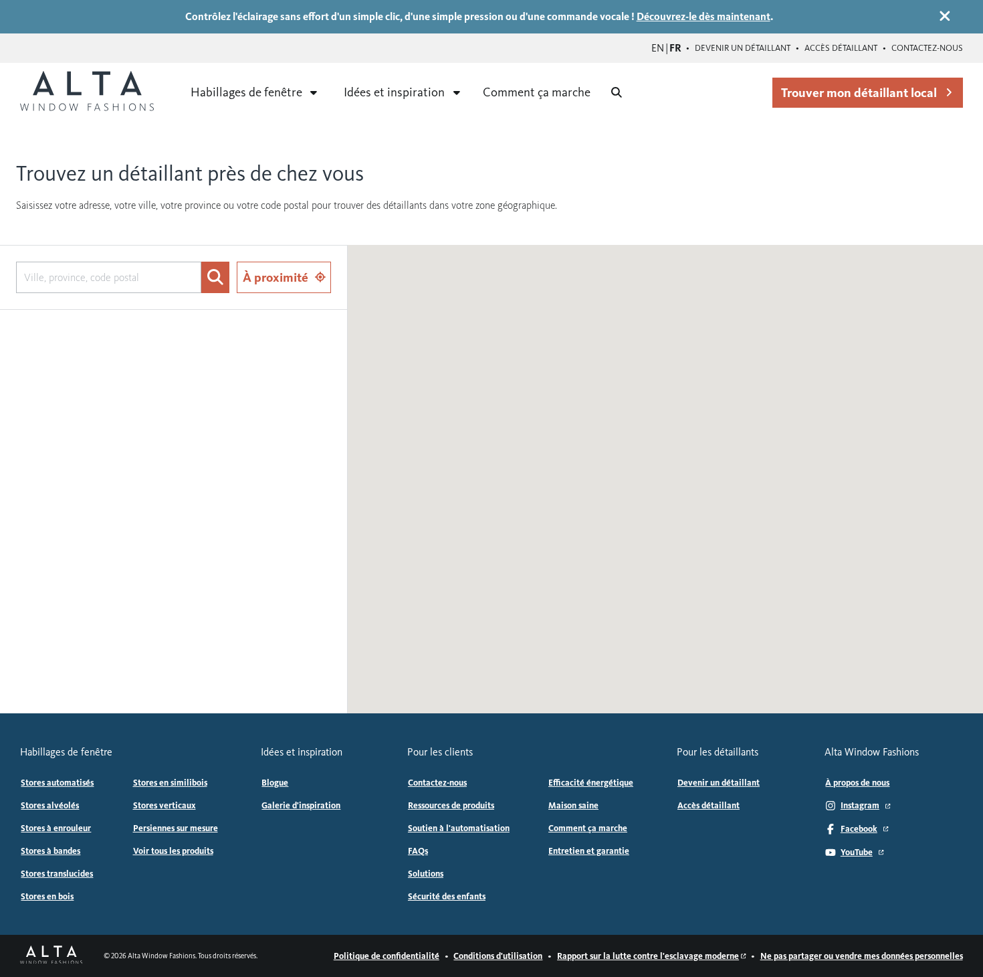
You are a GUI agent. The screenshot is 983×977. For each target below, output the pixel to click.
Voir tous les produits (173, 851)
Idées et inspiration (394, 92)
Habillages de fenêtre (246, 92)
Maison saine (573, 805)
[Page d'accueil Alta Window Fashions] (51, 956)
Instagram (860, 805)
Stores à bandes (50, 851)
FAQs (418, 851)
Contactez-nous (927, 48)
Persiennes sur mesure (175, 828)
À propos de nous (857, 783)
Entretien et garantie (588, 851)
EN (657, 47)
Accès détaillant (840, 48)
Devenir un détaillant (742, 48)
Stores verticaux (164, 805)
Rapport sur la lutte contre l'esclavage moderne (648, 956)
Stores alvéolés (50, 805)
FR (675, 47)
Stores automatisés (57, 783)
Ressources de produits (451, 805)
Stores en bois (47, 896)
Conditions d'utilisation (497, 956)
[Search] (616, 92)
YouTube (857, 852)
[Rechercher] (215, 278)
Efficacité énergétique (590, 783)
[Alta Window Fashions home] (87, 92)
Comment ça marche (536, 92)
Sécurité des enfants (446, 896)
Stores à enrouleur (56, 828)
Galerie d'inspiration (300, 805)
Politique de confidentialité (386, 956)
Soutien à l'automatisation (459, 828)
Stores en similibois (170, 783)
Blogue (274, 783)
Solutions (425, 874)
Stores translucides (57, 874)
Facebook (859, 829)
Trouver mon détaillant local (859, 92)
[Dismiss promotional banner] (945, 16)
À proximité (275, 277)
